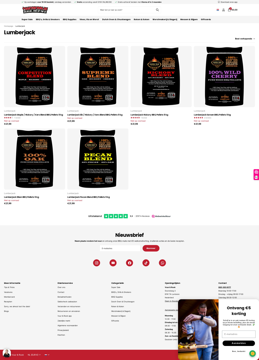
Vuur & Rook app (65, 316)
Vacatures (8, 292)
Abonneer (151, 248)
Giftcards (206, 19)
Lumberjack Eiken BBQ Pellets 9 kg (21, 197)
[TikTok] (145, 262)
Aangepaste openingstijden (176, 310)
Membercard (9, 297)
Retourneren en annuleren (69, 311)
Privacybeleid (63, 330)
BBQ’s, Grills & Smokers (48, 19)
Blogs (6, 311)
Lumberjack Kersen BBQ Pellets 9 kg (212, 114)
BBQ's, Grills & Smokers (121, 292)
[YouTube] (113, 262)
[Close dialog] (255, 303)
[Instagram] (96, 262)
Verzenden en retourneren (69, 306)
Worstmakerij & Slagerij (165, 19)
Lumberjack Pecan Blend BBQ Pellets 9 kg (88, 197)
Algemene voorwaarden (68, 325)
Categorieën (117, 283)
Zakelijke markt (64, 321)
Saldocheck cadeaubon (67, 301)
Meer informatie (12, 283)
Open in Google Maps (174, 301)
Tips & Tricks (9, 287)
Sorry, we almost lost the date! (17, 306)
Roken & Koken (141, 19)
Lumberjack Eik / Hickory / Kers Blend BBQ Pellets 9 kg (94, 114)
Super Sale (27, 19)
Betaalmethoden (64, 297)
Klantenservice (65, 283)
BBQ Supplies (69, 19)
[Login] (223, 10)
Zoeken (157, 9)
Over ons (61, 287)
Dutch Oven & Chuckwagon (116, 19)
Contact (61, 292)
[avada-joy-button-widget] (252, 353)
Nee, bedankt (239, 351)
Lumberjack (9, 111)
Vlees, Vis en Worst (89, 19)
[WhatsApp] (162, 262)
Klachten (61, 335)
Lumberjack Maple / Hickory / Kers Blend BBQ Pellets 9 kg (33, 114)
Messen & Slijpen (189, 19)
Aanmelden (239, 343)
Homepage (8, 26)
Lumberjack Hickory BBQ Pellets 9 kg (149, 114)
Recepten (8, 301)
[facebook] (129, 262)
